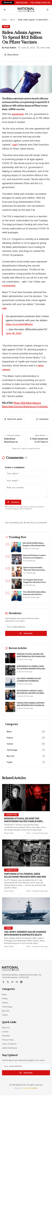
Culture (5, 1003)
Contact (5, 1032)
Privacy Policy (8, 1040)
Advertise (6, 1036)
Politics (5, 998)
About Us (6, 1027)
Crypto (5, 1015)
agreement (18, 114)
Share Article (12, 55)
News (12, 20)
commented (8, 285)
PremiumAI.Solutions (29, 1088)
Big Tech (5, 1011)
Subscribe (28, 633)
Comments (43, 419)
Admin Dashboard (9, 1048)
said (14, 144)
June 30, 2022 (13, 333)
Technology (7, 1007)
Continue (15, 502)
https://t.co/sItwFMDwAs (19, 324)
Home (4, 20)
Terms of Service (9, 1044)
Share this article (14, 419)
